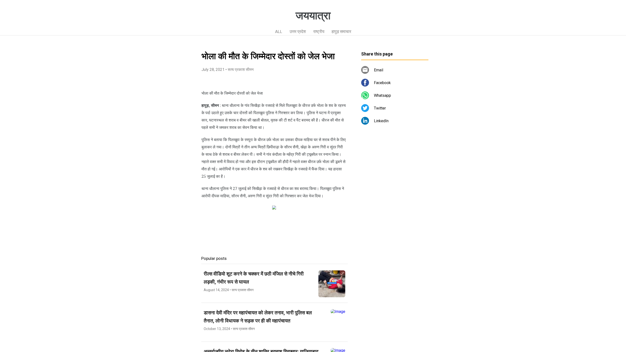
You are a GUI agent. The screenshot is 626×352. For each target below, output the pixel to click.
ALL (278, 31)
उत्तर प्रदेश (298, 31)
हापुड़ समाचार (341, 31)
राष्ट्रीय (318, 31)
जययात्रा (313, 15)
